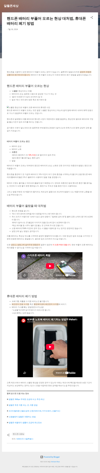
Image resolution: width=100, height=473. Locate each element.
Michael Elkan (55, 462)
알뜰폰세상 (11, 6)
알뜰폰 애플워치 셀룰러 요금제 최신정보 (25, 423)
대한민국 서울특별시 (24, 439)
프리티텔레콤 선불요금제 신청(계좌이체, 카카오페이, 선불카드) (34, 411)
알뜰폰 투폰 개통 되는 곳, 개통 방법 (23, 405)
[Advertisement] (50, 51)
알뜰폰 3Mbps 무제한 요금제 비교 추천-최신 (27, 399)
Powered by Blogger (51, 457)
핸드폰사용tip (18, 434)
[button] (91, 18)
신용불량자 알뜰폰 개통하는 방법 (22, 417)
